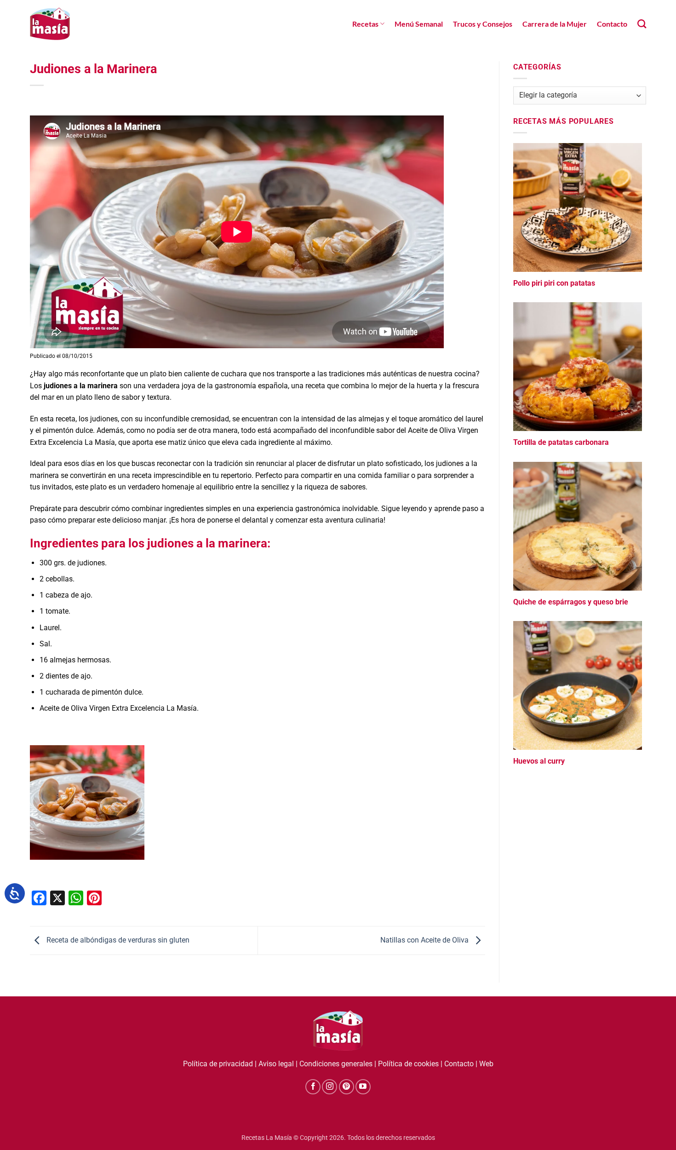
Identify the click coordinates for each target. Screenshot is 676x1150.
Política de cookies (408, 1063)
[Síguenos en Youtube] (363, 1086)
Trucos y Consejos (482, 23)
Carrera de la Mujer (554, 23)
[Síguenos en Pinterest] (346, 1086)
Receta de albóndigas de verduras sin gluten (117, 940)
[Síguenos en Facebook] (313, 1086)
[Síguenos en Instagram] (329, 1086)
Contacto (612, 23)
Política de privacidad (218, 1063)
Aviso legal (276, 1063)
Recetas (365, 23)
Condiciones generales (335, 1063)
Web (486, 1063)
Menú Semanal (419, 23)
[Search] (641, 24)
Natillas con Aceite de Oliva (425, 940)
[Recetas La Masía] (50, 23)
